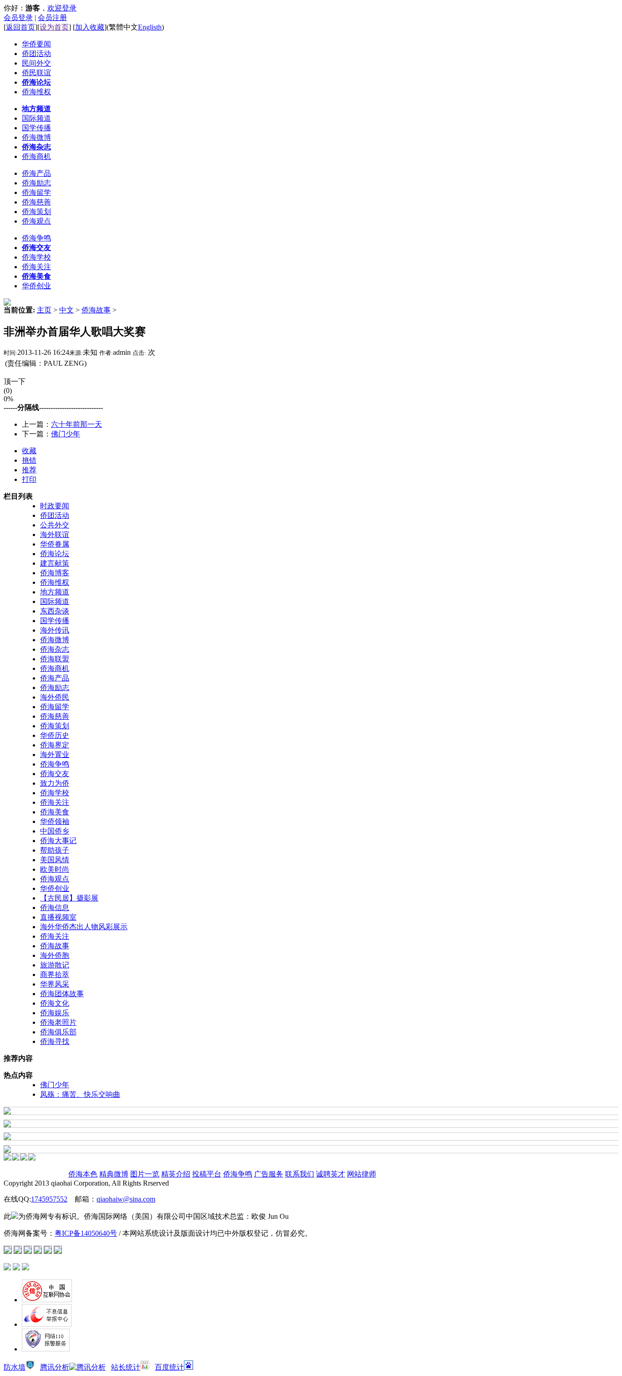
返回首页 (20, 27)
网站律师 (361, 1174)
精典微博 (113, 1174)
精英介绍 (175, 1174)
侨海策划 (54, 726)
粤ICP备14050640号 (86, 1233)
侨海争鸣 (54, 764)
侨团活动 (54, 515)
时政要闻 (54, 506)
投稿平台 (206, 1174)
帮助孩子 (54, 850)
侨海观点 (54, 879)
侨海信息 (54, 907)
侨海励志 (54, 687)
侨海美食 (54, 812)
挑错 (29, 460)
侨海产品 (54, 678)
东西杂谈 (54, 611)
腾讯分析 (54, 1367)
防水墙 (14, 1367)
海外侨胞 (54, 955)
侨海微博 (54, 640)
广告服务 (268, 1174)
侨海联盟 (54, 659)
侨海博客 (54, 573)
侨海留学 (54, 707)
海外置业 (54, 754)
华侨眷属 (54, 544)
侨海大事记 (58, 840)
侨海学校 (54, 793)
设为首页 (54, 27)
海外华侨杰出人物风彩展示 (83, 927)
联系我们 (299, 1174)
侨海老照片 (58, 1022)
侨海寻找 (54, 1041)
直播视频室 (58, 917)
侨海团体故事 (62, 993)
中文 (66, 310)
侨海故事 (96, 310)
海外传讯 (54, 630)
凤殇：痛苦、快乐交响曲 (80, 1094)
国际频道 (54, 601)
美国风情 (54, 860)
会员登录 (18, 17)
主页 (44, 310)
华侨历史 (54, 735)
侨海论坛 (54, 554)
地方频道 (54, 592)
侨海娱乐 (54, 1013)
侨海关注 (54, 802)
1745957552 (49, 1199)
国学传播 (54, 620)
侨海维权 (54, 582)
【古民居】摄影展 (69, 898)
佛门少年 (65, 434)
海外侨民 (54, 697)
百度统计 (169, 1367)
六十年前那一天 (76, 424)
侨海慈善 (54, 716)
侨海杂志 (54, 649)
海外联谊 (54, 534)
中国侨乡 (54, 831)
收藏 (29, 451)
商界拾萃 (54, 974)
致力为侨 (54, 783)
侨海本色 (82, 1174)
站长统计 (125, 1367)
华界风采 (54, 984)
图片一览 (144, 1174)
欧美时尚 (54, 869)
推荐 (29, 470)
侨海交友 (54, 774)
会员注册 (52, 17)
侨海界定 (54, 745)
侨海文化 (54, 1003)
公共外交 (54, 525)
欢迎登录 (61, 8)
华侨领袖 (54, 821)
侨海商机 (54, 668)
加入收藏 (89, 27)
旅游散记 (54, 965)
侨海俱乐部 (58, 1032)
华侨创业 (54, 888)
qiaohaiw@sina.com (126, 1199)
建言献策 (54, 563)
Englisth (150, 27)
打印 (29, 479)
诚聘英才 (330, 1174)
